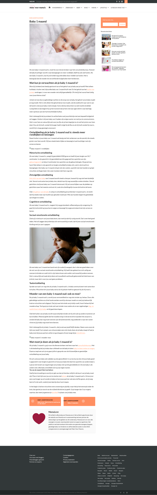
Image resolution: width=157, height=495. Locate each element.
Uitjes (119, 473)
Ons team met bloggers (36, 457)
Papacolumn (108, 465)
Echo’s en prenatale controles (104, 458)
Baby (78, 7)
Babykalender (38, 18)
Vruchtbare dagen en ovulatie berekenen (118, 60)
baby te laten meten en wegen (84, 348)
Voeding (113, 478)
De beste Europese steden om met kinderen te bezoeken (119, 37)
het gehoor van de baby (41, 192)
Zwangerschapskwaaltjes (103, 486)
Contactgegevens (68, 455)
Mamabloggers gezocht (36, 459)
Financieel (115, 458)
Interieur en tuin (116, 460)
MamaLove (54, 412)
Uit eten (114, 473)
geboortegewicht (35, 162)
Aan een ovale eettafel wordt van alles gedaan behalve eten (118, 53)
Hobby (109, 460)
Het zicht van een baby (37, 178)
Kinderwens (57, 7)
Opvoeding (100, 465)
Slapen (99, 473)
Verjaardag (116, 475)
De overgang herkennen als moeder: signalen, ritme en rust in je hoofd (119, 68)
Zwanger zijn (114, 486)
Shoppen (121, 470)
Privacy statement (69, 459)
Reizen (105, 470)
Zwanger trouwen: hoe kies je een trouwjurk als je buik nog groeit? (119, 45)
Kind (86, 7)
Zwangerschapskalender (117, 483)
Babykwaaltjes (47, 400)
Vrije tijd (119, 478)
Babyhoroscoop (105, 455)
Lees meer (39, 1)
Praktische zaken (102, 468)
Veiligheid (109, 475)
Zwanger (69, 7)
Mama (94, 7)
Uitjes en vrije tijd (118, 7)
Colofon (65, 457)
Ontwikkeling (118, 463)
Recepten (100, 470)
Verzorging (123, 475)
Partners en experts (35, 462)
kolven (64, 376)
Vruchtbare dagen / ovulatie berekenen (107, 481)
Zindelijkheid (101, 483)
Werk (119, 481)
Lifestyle (103, 7)
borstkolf (55, 392)
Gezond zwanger (102, 460)
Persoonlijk (115, 465)
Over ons (32, 455)
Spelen (109, 473)
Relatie (110, 470)
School (115, 470)
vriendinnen (80, 333)
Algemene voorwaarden (70, 462)
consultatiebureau (84, 345)
